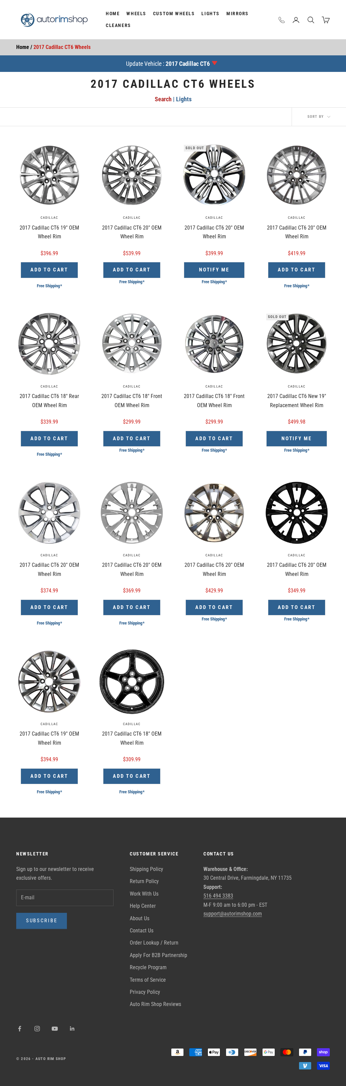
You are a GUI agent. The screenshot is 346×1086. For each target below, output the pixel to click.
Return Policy (144, 881)
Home (113, 14)
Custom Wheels (174, 14)
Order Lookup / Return (154, 942)
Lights (210, 14)
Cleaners (118, 25)
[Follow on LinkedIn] (72, 1028)
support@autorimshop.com (232, 913)
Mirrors (237, 14)
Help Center (143, 906)
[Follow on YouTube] (54, 1028)
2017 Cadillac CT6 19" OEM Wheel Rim (49, 232)
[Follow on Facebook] (19, 1028)
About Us (139, 918)
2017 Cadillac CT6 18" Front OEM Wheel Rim (131, 400)
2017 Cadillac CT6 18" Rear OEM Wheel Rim (49, 400)
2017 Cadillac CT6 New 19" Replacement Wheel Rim (296, 400)
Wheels (136, 14)
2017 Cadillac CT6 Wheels (62, 47)
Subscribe (41, 921)
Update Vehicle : (168, 63)
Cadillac (49, 217)
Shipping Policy (146, 869)
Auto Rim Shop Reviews (155, 1004)
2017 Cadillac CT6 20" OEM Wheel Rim (132, 232)
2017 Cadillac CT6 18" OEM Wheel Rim (132, 738)
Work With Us (144, 894)
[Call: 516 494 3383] (281, 20)
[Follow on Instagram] (37, 1028)
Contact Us (141, 930)
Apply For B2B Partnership (158, 955)
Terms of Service (148, 980)
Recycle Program (148, 967)
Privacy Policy (145, 992)
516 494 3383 (218, 896)
